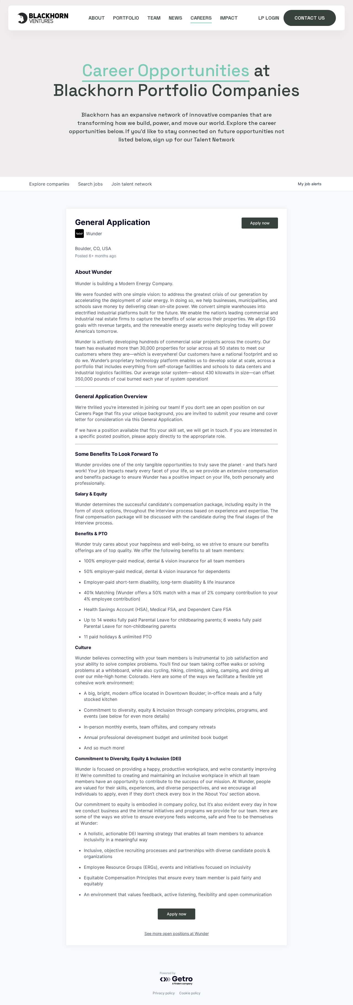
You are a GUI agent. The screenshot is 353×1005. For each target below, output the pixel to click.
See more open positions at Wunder (177, 933)
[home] (42, 18)
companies (49, 184)
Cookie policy (189, 993)
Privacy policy (164, 993)
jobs (90, 184)
